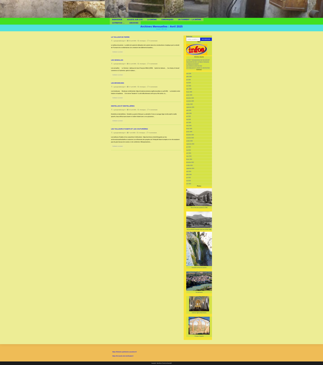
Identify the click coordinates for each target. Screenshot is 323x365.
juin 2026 (188, 79)
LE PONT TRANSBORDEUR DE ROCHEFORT (198, 60)
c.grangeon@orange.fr (119, 40)
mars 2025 (188, 125)
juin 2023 (188, 177)
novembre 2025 (190, 101)
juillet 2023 (189, 174)
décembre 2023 (190, 162)
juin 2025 (188, 116)
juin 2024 (188, 147)
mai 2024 (188, 150)
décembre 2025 (190, 98)
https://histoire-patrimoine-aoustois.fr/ (124, 352)
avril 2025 (188, 122)
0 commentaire (153, 40)
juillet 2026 (189, 76)
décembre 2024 (190, 134)
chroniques (143, 40)
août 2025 (188, 110)
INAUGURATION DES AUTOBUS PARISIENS (197, 62)
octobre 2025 (189, 104)
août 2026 (188, 73)
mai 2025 (188, 119)
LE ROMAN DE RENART (192, 64)
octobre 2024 (189, 141)
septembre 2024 (190, 144)
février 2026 (189, 92)
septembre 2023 (190, 168)
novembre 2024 (190, 137)
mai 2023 (188, 180)
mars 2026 (188, 88)
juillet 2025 (189, 113)
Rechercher (189, 36)
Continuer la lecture (118, 52)
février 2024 (189, 159)
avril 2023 (188, 183)
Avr (166, 29)
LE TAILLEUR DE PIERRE (120, 37)
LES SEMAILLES (117, 60)
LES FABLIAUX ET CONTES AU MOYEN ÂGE (198, 68)
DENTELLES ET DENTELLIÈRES (123, 106)
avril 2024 (188, 153)
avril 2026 (188, 85)
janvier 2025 (189, 131)
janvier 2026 (189, 95)
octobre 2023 (189, 165)
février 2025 (189, 128)
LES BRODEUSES (117, 83)
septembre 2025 (190, 107)
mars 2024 (188, 156)
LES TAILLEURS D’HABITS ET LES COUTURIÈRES (129, 129)
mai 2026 (188, 82)
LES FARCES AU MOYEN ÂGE (194, 66)
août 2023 (188, 171)
